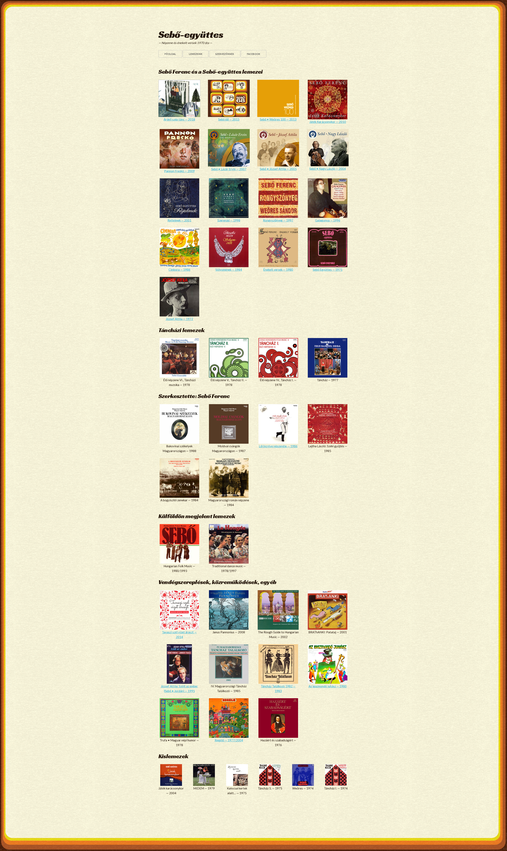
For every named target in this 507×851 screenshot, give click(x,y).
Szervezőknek (224, 54)
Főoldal (170, 54)
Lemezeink (195, 54)
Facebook (253, 54)
